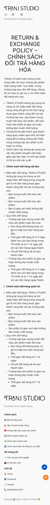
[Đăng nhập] (13, 14)
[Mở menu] (5, 14)
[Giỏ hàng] (21, 14)
